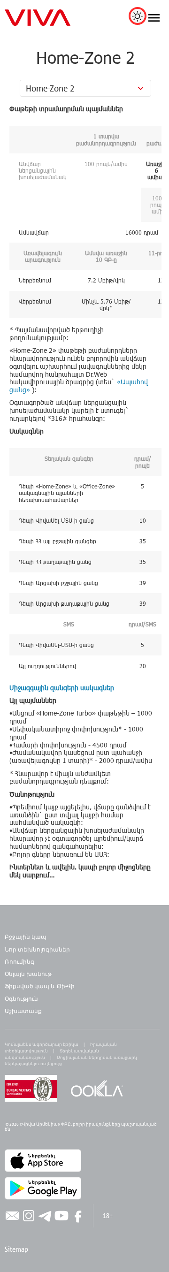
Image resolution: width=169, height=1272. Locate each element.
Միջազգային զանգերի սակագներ (61, 687)
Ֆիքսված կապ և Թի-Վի (40, 986)
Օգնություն (21, 998)
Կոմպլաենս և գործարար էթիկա (41, 1044)
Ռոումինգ (20, 961)
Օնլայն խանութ (28, 973)
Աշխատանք (23, 1010)
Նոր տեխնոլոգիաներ (37, 949)
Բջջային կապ (25, 936)
